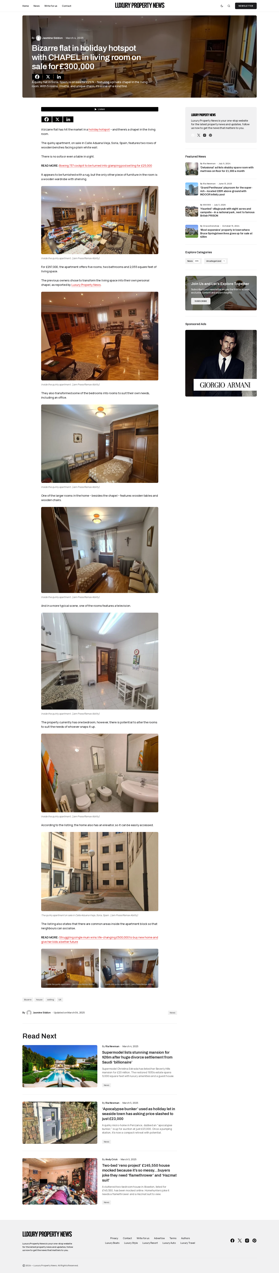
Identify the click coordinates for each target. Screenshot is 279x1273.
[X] (48, 77)
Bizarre (27, 999)
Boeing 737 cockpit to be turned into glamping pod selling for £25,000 (105, 166)
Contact (127, 1238)
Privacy (114, 1238)
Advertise (159, 1238)
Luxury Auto (169, 1243)
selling (50, 999)
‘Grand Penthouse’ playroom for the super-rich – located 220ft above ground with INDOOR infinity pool (226, 191)
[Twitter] (199, 135)
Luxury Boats (112, 1243)
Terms (172, 1238)
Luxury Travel (187, 1243)
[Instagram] (205, 135)
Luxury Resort (150, 1243)
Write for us (143, 1238)
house (39, 999)
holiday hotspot (99, 129)
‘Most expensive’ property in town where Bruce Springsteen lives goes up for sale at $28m (226, 233)
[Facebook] (37, 77)
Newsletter (246, 6)
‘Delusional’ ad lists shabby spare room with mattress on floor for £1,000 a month (227, 169)
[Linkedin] (59, 77)
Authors (185, 1238)
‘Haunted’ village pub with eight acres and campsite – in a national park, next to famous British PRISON (227, 212)
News (172, 1012)
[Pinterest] (210, 135)
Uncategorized (215, 261)
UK (60, 999)
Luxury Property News (139, 6)
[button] (222, 6)
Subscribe (201, 301)
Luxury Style (131, 1243)
